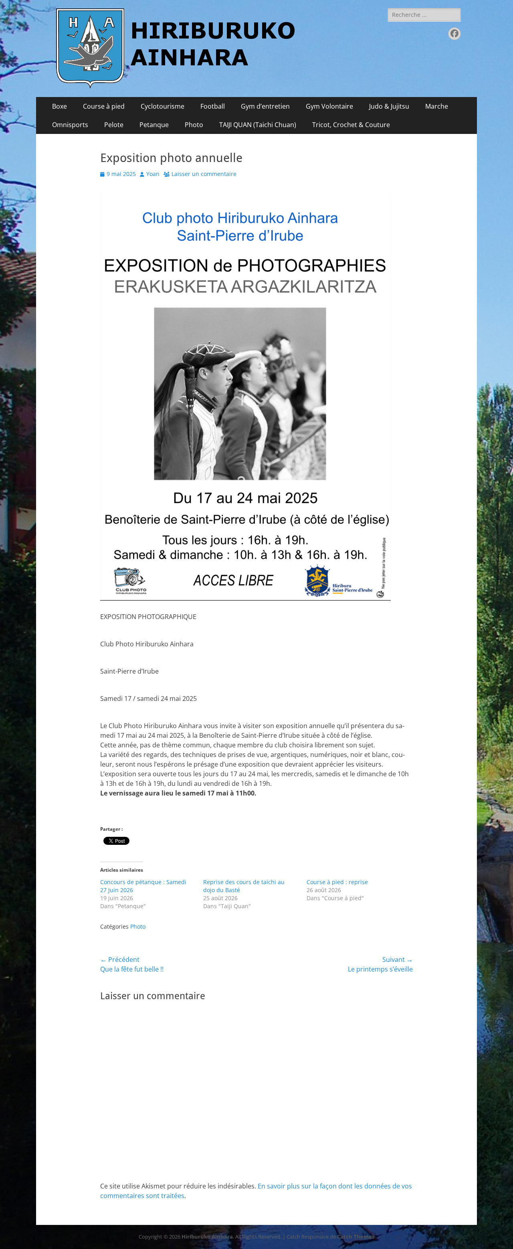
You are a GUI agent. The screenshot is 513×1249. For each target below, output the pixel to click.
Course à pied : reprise (337, 882)
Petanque (154, 124)
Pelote (113, 124)
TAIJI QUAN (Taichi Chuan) (257, 124)
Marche (436, 106)
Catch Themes (355, 1236)
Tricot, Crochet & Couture (351, 124)
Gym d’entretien (265, 106)
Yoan (153, 174)
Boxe (59, 106)
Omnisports (70, 124)
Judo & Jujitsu (389, 106)
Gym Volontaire (329, 106)
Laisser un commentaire (204, 174)
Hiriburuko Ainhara (207, 1236)
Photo (194, 124)
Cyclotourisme (162, 106)
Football (212, 106)
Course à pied (104, 106)
